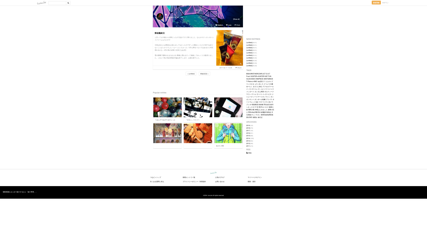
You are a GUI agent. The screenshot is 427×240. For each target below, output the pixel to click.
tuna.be (213, 173)
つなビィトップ (155, 177)
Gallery (220, 25)
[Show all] (236, 19)
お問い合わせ (220, 181)
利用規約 (203, 181)
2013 (248, 141)
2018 (248, 128)
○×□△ (198, 10)
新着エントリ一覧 (189, 177)
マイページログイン (255, 177)
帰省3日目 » (204, 74)
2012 (248, 143)
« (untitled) (191, 74)
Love (229, 25)
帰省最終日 (160, 33)
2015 (248, 135)
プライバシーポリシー (190, 181)
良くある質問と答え (157, 181)
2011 (248, 146)
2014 (248, 138)
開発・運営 (252, 181)
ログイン (385, 2)
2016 (248, 133)
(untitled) (249, 42)
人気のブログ (220, 177)
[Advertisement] (198, 82)
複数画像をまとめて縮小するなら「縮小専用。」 (20, 192)
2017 (248, 130)
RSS (249, 153)
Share (238, 25)
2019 (248, 125)
